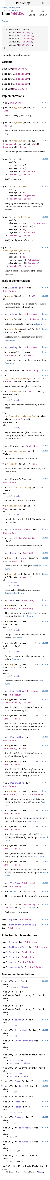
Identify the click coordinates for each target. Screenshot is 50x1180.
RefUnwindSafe (18, 947)
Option (26, 794)
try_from (12, 904)
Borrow (18, 1019)
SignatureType (11, 144)
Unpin (12, 962)
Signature (29, 171)
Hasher (24, 558)
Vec (5, 509)
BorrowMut (20, 1030)
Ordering (28, 608)
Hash (13, 553)
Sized (16, 400)
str (6, 110)
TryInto (24, 1141)
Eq (10, 919)
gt (8, 845)
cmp (9, 605)
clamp (10, 664)
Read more (40, 323)
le (8, 826)
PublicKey (23, 3)
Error (23, 147)
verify (16, 159)
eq (8, 699)
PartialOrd (17, 782)
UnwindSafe (16, 967)
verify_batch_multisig (16, 250)
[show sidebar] (2, 3)
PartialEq (16, 691)
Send (12, 952)
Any (16, 981)
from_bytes (18, 140)
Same (17, 1101)
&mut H (26, 577)
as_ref (11, 296)
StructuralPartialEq (22, 924)
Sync (12, 957)
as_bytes (17, 122)
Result (7, 147)
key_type (17, 107)
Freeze (13, 941)
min (9, 643)
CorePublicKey (27, 538)
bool (34, 463)
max (9, 621)
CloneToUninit (23, 1040)
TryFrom (15, 883)
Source (5, 21)
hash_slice (13, 574)
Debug (13, 347)
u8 (6, 125)
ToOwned (19, 1117)
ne (8, 715)
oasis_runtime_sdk (10, 7)
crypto (5, 10)
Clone (13, 314)
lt (8, 810)
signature (13, 10)
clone (10, 319)
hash (9, 558)
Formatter (9, 355)
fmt (9, 352)
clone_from (13, 329)
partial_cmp (14, 791)
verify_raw (18, 186)
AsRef (13, 287)
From (13, 529)
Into (21, 1086)
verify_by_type (21, 217)
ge (8, 861)
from (9, 538)
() (20, 174)
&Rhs (5, 718)
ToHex (18, 1106)
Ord (12, 600)
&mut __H (17, 561)
